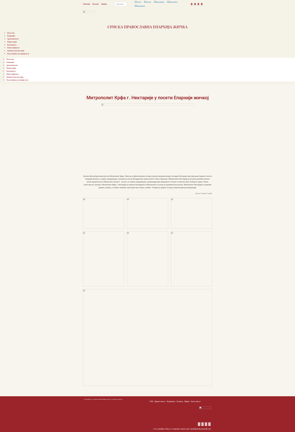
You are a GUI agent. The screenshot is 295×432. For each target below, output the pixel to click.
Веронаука (11, 71)
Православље (159, 401)
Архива (104, 4)
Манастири (12, 42)
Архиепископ (12, 65)
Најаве (187, 401)
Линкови (86, 4)
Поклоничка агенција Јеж (18, 53)
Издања (180, 401)
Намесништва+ (12, 74)
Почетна (10, 59)
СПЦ (151, 401)
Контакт (95, 4)
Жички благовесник (15, 77)
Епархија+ (10, 62)
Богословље (196, 401)
